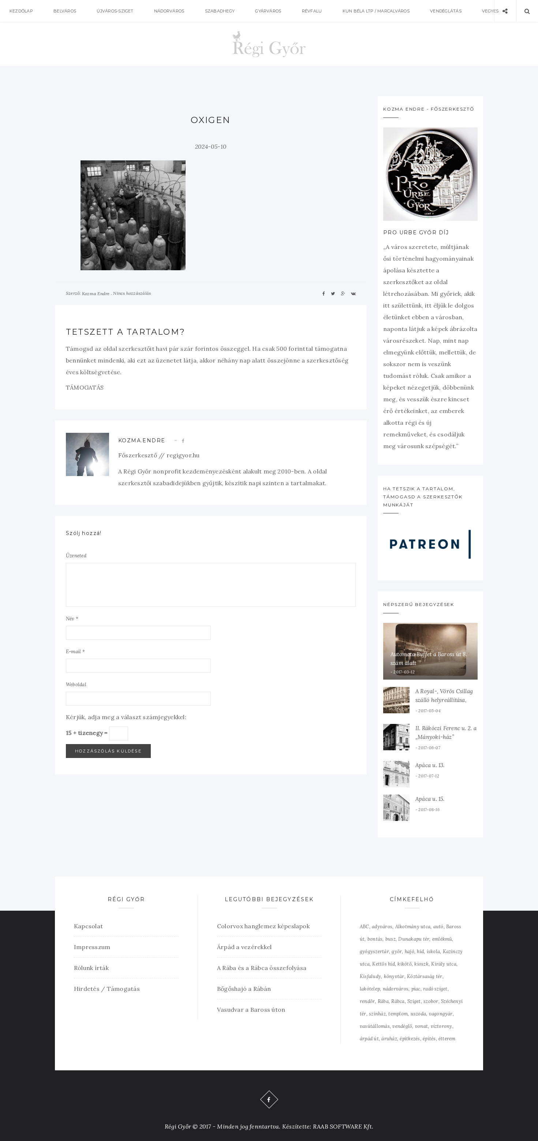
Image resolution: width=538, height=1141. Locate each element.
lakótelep (370, 989)
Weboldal (76, 684)
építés (429, 1039)
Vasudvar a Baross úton (251, 1009)
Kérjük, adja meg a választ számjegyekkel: (126, 717)
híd (420, 951)
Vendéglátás (446, 11)
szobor (430, 1001)
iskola (433, 951)
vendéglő (402, 1026)
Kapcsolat (88, 926)
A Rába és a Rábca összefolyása (261, 967)
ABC (364, 926)
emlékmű (442, 939)
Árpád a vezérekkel (244, 947)
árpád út (369, 1039)
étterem (447, 1039)
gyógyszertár (374, 951)
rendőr (367, 1001)
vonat (421, 1026)
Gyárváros (268, 11)
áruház (389, 1039)
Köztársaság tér (424, 976)
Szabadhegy (220, 11)
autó (438, 926)
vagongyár (441, 1014)
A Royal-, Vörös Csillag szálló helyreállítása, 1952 (444, 700)
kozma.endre (141, 440)
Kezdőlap (21, 11)
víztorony (441, 1026)
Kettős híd (383, 964)
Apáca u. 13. (430, 765)
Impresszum (92, 947)
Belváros (64, 11)
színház (377, 1014)
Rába (383, 1001)
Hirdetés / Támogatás (107, 988)
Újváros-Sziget (115, 11)
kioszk (421, 964)
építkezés (410, 1039)
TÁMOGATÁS (85, 387)
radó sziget (435, 989)
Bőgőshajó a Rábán (244, 988)
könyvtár (394, 976)
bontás (374, 939)
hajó (409, 951)
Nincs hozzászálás (132, 293)
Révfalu (312, 11)
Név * (72, 619)
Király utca (443, 964)
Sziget (414, 1001)
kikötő (404, 964)
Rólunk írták (91, 967)
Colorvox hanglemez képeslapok (263, 926)
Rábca (397, 1001)
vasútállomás (375, 1026)
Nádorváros (169, 11)
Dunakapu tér (413, 939)
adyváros (382, 926)
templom (398, 1014)
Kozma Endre (96, 293)
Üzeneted (76, 556)
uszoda (418, 1014)
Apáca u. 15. (430, 798)
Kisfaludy (370, 976)
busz (390, 939)
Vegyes (490, 11)
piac (416, 989)
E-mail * (75, 651)
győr (397, 951)
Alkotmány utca (412, 926)
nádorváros (395, 989)
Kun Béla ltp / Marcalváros (376, 11)
